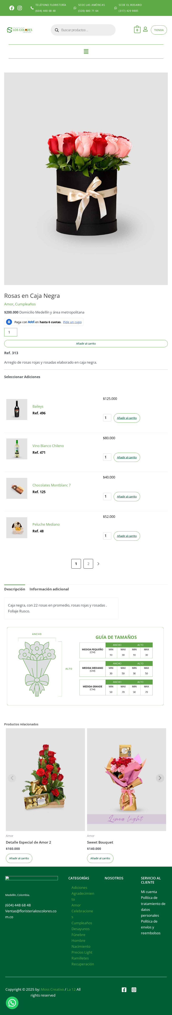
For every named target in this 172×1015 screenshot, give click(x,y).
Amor (8, 304)
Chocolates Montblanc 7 (52, 485)
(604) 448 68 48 (18, 905)
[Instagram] (134, 989)
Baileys (38, 406)
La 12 (71, 989)
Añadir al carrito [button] (127, 418)
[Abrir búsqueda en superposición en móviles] (83, 30)
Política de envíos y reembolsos (150, 927)
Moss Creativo (52, 989)
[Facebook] (124, 989)
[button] (86, 51)
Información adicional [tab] (49, 589)
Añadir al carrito (86, 343)
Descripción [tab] (14, 589)
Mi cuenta (149, 891)
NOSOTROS (114, 878)
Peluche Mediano (46, 524)
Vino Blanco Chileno (48, 445)
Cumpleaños (25, 304)
